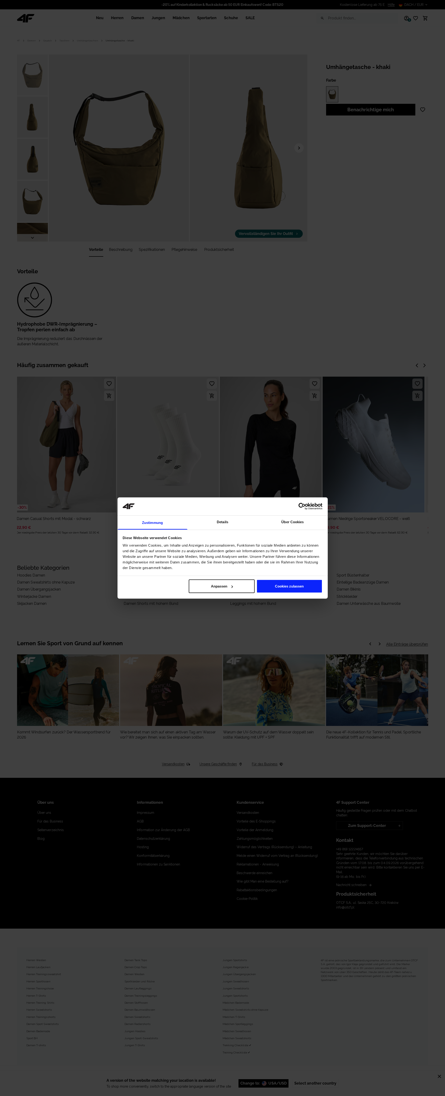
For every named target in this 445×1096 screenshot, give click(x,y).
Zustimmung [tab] (152, 522)
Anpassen (219, 586)
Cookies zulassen (289, 586)
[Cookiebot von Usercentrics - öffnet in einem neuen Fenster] (301, 506)
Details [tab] (222, 522)
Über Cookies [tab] (292, 522)
